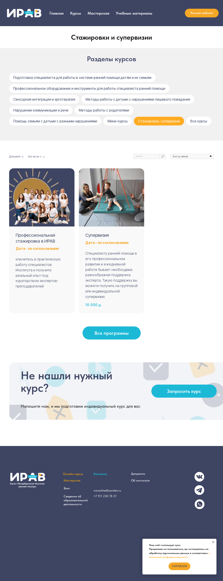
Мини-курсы (118, 121)
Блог (67, 488)
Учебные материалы (134, 13)
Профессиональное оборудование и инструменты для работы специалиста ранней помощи (89, 88)
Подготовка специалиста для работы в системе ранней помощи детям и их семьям (82, 77)
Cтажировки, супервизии (159, 121)
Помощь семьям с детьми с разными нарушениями (55, 121)
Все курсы (198, 121)
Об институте (140, 480)
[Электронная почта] (174, 13)
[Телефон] (164, 13)
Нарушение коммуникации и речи (40, 110)
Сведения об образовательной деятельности (76, 500)
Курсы (75, 13)
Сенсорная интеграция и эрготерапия (44, 99)
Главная (56, 13)
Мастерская (98, 13)
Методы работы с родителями (104, 110)
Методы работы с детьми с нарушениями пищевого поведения (138, 99)
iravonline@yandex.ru (107, 490)
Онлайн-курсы (73, 474)
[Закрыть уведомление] (213, 542)
